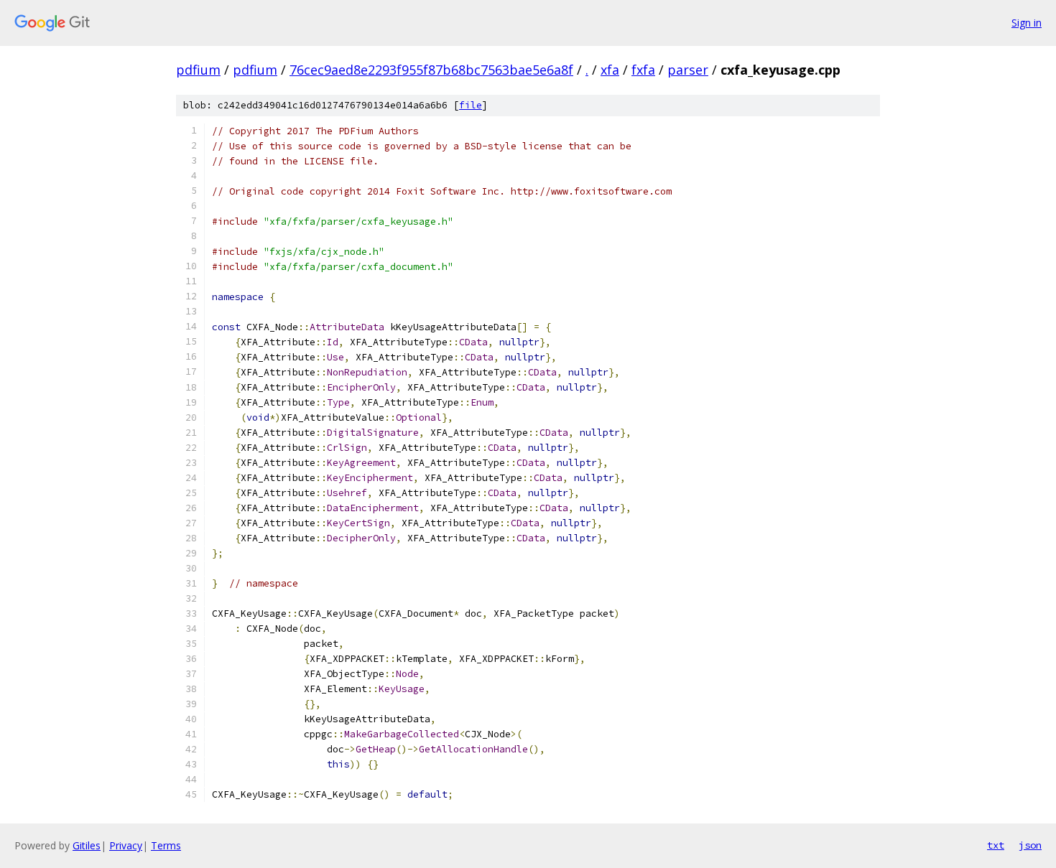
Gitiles (87, 845)
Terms (166, 845)
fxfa (643, 69)
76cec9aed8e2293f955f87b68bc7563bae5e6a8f (431, 69)
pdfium (198, 69)
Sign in (1026, 22)
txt (995, 845)
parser (687, 69)
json (1030, 845)
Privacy (125, 845)
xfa (610, 69)
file (470, 105)
